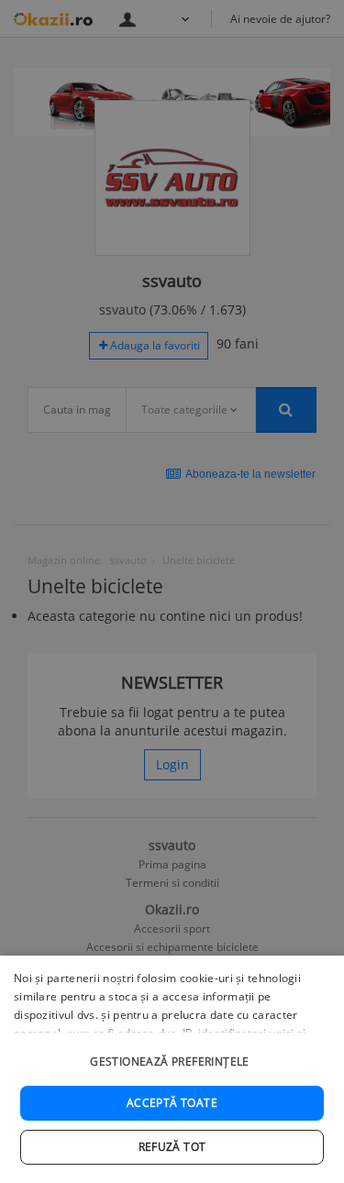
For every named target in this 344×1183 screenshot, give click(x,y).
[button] (172, 1052)
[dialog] (172, 1069)
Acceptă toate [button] (172, 1103)
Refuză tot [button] (172, 1147)
